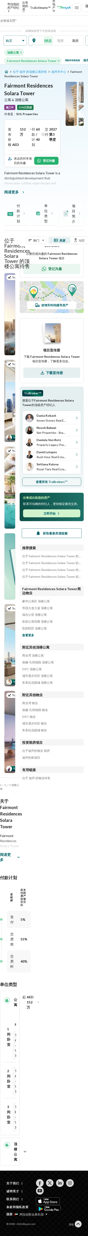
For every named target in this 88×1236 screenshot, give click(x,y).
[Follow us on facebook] (40, 1183)
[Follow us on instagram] (70, 1183)
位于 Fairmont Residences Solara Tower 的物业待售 (51, 576)
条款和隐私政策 (17, 1207)
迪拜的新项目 (31, 757)
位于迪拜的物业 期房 (36, 750)
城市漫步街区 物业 (34, 723)
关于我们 (12, 1183)
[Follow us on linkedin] (60, 1183)
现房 (60, 41)
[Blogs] (64, 7)
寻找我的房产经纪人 (13, 7)
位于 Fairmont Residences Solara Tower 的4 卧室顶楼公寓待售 (51, 556)
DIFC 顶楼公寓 (32, 669)
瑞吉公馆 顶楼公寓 (34, 614)
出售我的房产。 (25, 7)
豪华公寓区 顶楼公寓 (36, 601)
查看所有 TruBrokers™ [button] (52, 482)
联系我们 (12, 1199)
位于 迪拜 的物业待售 (36, 778)
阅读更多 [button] (5, 857)
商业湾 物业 (30, 703)
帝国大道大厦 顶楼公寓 (37, 608)
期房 (75, 41)
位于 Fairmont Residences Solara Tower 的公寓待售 (51, 570)
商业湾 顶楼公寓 (33, 655)
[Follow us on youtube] (40, 1191)
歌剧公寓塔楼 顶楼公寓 (37, 621)
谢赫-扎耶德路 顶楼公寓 (38, 662)
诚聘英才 (12, 1191)
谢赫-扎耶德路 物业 (35, 710)
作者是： (21, 114)
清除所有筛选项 (72, 60)
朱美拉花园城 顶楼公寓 (37, 682)
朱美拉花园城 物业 (34, 730)
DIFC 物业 (29, 716)
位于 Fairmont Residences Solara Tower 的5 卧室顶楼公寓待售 (51, 563)
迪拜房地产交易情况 (53, 7)
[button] (15, 40)
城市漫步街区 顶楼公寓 (37, 675)
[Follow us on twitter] (50, 1183)
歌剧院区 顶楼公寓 (34, 628)
